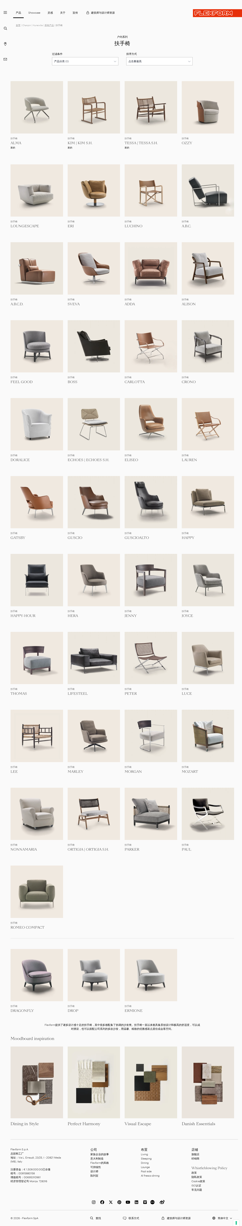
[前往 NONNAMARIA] (37, 814)
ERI (71, 226)
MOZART (190, 771)
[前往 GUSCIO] (94, 502)
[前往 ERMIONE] (151, 975)
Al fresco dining (150, 1175)
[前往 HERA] (94, 580)
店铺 (194, 1149)
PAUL (186, 849)
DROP (73, 1010)
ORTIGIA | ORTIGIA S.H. (88, 849)
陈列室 (94, 1175)
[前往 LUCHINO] (151, 190)
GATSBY (18, 537)
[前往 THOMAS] (37, 658)
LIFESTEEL (78, 693)
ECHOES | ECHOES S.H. (88, 459)
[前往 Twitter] (110, 1202)
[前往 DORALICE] (37, 424)
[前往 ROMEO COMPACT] (37, 892)
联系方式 (134, 1218)
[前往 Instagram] (93, 1202)
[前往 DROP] (94, 975)
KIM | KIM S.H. (80, 143)
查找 (98, 1218)
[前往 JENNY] (151, 580)
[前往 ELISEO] (151, 424)
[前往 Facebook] (101, 1202)
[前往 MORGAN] (151, 736)
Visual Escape (138, 1124)
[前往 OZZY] (208, 107)
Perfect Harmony (84, 1124)
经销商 (195, 1158)
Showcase (34, 12)
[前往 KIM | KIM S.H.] (94, 107)
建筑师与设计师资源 (103, 12)
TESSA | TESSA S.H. (141, 143)
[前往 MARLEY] (94, 736)
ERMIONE (134, 1010)
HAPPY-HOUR (23, 615)
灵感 (50, 12)
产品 (18, 12)
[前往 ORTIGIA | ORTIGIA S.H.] (94, 814)
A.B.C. (186, 226)
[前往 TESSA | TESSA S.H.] (151, 107)
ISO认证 (196, 1185)
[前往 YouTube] (127, 1202)
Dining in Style (25, 1124)
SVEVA (74, 304)
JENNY (131, 615)
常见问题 (196, 1189)
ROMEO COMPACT (27, 927)
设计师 (94, 1171)
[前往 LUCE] (208, 658)
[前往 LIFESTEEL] (94, 658)
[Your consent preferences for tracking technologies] (236, 1223)
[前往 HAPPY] (208, 502)
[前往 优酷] (153, 1202)
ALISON (189, 304)
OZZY (187, 143)
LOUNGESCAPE (25, 226)
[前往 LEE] (37, 736)
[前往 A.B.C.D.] (37, 268)
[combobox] (85, 61)
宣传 (75, 12)
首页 (18, 25)
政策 (194, 1172)
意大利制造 (97, 1158)
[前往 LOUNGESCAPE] (37, 190)
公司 (93, 1149)
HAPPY (188, 537)
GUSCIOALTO (137, 537)
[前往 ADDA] (151, 268)
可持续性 (95, 1167)
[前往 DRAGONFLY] (37, 975)
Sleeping (146, 1158)
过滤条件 (57, 53)
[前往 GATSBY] (37, 502)
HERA (73, 615)
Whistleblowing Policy (209, 1168)
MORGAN (133, 771)
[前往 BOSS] (94, 346)
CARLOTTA (135, 381)
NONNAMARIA (24, 849)
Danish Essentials (198, 1124)
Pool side (146, 1171)
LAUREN (189, 459)
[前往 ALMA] (37, 107)
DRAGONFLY (22, 1010)
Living (144, 1154)
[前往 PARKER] (151, 814)
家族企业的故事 (99, 1154)
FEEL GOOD (22, 381)
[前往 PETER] (151, 658)
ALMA (16, 143)
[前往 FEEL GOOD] (37, 346)
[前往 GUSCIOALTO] (151, 502)
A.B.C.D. (17, 304)
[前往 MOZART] (208, 736)
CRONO (189, 381)
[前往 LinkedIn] (135, 1202)
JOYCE (187, 615)
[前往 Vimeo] (144, 1202)
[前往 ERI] (94, 190)
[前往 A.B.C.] (208, 190)
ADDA (130, 304)
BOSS (72, 381)
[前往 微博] (161, 1202)
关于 (62, 12)
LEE (14, 771)
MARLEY (75, 771)
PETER (131, 693)
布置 (144, 1149)
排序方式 (131, 53)
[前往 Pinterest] (118, 1202)
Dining (145, 1162)
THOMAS (19, 693)
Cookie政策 (198, 1181)
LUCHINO (133, 226)
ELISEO (131, 459)
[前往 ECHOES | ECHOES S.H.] (94, 424)
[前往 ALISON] (208, 268)
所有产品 (49, 25)
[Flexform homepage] (217, 13)
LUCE (187, 693)
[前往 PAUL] (208, 814)
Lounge (145, 1167)
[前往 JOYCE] (208, 580)
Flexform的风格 (99, 1162)
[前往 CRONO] (208, 346)
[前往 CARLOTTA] (151, 346)
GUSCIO (75, 537)
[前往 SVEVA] (94, 268)
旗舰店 (195, 1154)
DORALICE (20, 459)
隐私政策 (196, 1176)
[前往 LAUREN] (208, 424)
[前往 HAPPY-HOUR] (37, 580)
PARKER (132, 849)
